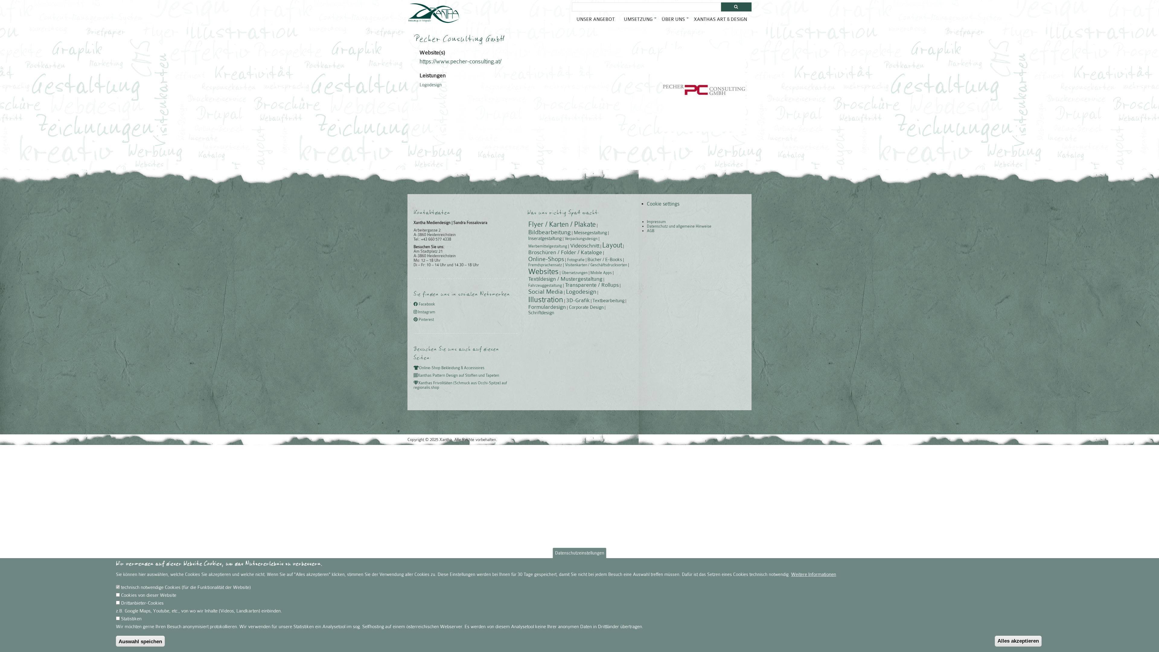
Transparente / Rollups (592, 285)
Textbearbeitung (608, 300)
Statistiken (131, 619)
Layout (612, 245)
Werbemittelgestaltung (547, 246)
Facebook (426, 304)
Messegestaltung (590, 232)
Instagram (426, 312)
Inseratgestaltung (545, 238)
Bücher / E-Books (604, 259)
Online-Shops (546, 259)
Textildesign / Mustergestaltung (565, 279)
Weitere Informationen (813, 574)
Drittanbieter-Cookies (142, 603)
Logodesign (431, 85)
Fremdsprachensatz (545, 265)
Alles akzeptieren (1018, 641)
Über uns (675, 21)
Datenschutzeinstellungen (579, 553)
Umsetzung (640, 21)
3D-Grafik (578, 300)
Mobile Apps (601, 272)
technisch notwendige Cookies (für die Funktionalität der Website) (186, 587)
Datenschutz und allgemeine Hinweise (679, 226)
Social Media (545, 291)
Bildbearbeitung (549, 232)
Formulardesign (547, 307)
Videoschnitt (584, 246)
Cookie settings (663, 204)
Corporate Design (586, 307)
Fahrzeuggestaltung (545, 285)
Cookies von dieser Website (148, 595)
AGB (650, 231)
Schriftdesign (541, 312)
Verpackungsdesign (581, 238)
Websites (543, 271)
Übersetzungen (575, 272)
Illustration (545, 299)
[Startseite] (433, 13)
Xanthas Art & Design (720, 19)
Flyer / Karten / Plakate (562, 224)
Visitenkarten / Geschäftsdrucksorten (596, 265)
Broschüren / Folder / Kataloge (565, 252)
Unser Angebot (595, 19)
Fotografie (576, 259)
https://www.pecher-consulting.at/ (460, 61)
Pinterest (426, 319)
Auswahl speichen (140, 641)
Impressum (656, 221)
